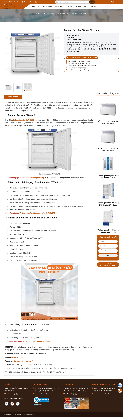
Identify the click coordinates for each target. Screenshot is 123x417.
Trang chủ (35, 6)
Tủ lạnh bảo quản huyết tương (31, 178)
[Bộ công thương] (43, 400)
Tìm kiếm (91, 2)
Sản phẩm (47, 6)
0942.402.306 (13, 2)
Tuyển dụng (81, 6)
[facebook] (6, 404)
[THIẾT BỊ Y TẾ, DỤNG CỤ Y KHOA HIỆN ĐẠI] (10, 7)
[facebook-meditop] (76, 403)
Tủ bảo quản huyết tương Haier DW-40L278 (37, 213)
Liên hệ (93, 6)
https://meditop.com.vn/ (23, 361)
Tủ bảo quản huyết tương (78, 13)
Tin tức (70, 6)
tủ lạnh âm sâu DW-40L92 (23, 120)
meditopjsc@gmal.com (35, 2)
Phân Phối (59, 6)
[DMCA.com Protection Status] (38, 404)
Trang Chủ (39, 13)
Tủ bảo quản (61, 13)
